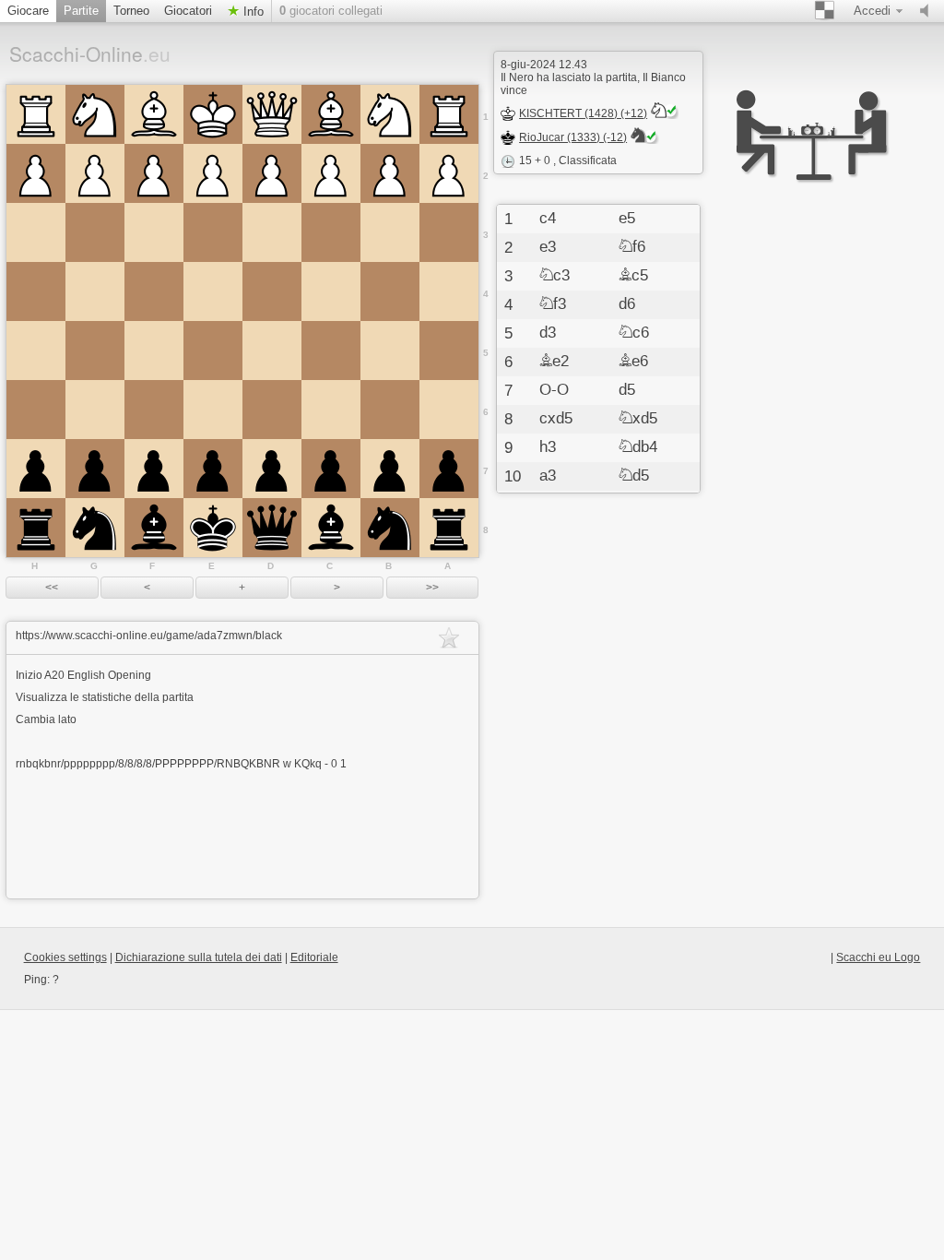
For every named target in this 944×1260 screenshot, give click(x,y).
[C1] (330, 114)
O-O (554, 390)
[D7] (271, 468)
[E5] (212, 350)
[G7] (94, 468)
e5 (627, 218)
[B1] (389, 114)
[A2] (448, 173)
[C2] (330, 173)
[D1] (271, 114)
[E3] (212, 232)
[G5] (94, 350)
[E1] (212, 114)
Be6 (633, 361)
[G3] (94, 232)
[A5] (448, 350)
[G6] (94, 409)
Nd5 (634, 476)
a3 (547, 476)
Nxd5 (638, 419)
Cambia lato (46, 719)
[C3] (330, 232)
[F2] (153, 173)
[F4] (153, 291)
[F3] (153, 232)
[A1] (448, 114)
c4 (547, 218)
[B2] (389, 173)
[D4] (271, 291)
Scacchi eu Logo (878, 957)
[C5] (330, 350)
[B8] (389, 527)
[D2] (271, 173)
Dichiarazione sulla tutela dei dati (198, 957)
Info (252, 11)
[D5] (271, 350)
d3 (547, 333)
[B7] (389, 468)
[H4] (35, 291)
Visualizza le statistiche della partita (105, 697)
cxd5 (555, 419)
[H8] (35, 527)
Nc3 (554, 276)
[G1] (94, 114)
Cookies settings (65, 957)
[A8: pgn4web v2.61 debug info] (448, 527)
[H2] (35, 173)
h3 (547, 447)
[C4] (330, 291)
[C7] (330, 468)
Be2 (554, 361)
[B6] (389, 409)
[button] (52, 588)
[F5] (153, 350)
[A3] (448, 232)
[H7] (35, 468)
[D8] (271, 527)
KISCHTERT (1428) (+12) (583, 113)
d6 (627, 304)
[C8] (330, 527)
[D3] (271, 232)
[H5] (35, 350)
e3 (547, 247)
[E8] (212, 527)
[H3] (35, 232)
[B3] (389, 232)
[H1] (35, 114)
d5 (627, 390)
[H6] (35, 409)
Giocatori (188, 11)
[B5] (389, 350)
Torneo (131, 11)
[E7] (212, 468)
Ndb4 (638, 447)
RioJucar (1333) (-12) (573, 137)
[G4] (94, 291)
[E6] (212, 409)
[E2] (212, 173)
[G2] (94, 173)
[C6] (330, 409)
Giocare (28, 11)
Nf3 (552, 304)
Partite (81, 11)
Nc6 (634, 333)
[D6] (271, 409)
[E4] (212, 291)
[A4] (448, 291)
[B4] (389, 291)
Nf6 (632, 247)
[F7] (153, 468)
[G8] (94, 527)
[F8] (153, 527)
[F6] (153, 409)
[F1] (153, 114)
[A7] (448, 468)
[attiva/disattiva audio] (928, 11)
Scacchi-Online (90, 53)
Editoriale (314, 957)
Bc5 (633, 276)
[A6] (448, 409)
